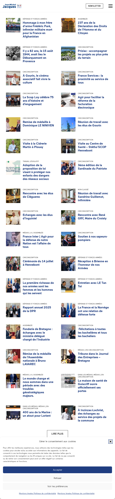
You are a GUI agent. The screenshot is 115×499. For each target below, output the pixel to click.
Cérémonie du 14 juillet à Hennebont (38, 263)
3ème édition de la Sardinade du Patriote (92, 166)
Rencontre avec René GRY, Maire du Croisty (92, 216)
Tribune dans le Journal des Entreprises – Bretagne (93, 357)
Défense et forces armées (35, 19)
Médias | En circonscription (91, 350)
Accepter (57, 470)
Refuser (57, 478)
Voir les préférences (57, 486)
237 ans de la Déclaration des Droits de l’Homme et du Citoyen (92, 28)
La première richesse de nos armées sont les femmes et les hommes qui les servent (38, 288)
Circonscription (85, 47)
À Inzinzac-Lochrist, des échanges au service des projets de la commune (92, 415)
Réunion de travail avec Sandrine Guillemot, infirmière (93, 197)
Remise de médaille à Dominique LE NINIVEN (38, 123)
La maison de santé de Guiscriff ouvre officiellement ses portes (92, 386)
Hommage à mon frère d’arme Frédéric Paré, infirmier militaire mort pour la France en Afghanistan (37, 29)
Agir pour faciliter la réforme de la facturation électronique (91, 102)
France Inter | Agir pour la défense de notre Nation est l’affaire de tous (38, 242)
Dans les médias (85, 375)
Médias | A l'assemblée (33, 233)
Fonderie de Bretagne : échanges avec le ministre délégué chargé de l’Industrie (37, 334)
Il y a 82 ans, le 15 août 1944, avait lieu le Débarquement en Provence (38, 56)
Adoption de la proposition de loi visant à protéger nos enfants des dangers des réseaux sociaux (36, 172)
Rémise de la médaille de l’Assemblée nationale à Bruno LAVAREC (37, 359)
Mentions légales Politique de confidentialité (37, 493)
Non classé (83, 189)
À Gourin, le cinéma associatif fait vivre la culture (36, 79)
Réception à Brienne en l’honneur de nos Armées (93, 265)
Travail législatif (31, 161)
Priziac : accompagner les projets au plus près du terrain (93, 54)
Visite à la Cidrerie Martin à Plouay (35, 145)
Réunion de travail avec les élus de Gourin (93, 123)
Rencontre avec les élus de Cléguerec (38, 195)
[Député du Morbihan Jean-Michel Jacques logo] (12, 6)
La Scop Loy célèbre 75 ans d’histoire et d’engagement (38, 101)
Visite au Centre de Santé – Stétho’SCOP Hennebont (92, 147)
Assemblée (83, 19)
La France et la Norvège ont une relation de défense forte (93, 311)
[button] (110, 441)
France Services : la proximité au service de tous (93, 79)
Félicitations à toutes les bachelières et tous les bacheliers (92, 332)
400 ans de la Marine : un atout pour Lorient (37, 414)
